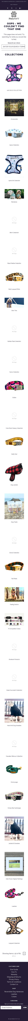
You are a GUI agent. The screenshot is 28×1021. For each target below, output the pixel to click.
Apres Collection (14, 145)
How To (14, 972)
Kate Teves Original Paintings (14, 879)
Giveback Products (14, 659)
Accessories (14, 119)
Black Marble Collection (14, 263)
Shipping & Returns (14, 977)
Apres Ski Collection (14, 180)
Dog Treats (14, 522)
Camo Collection (14, 372)
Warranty (14, 974)
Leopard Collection (14, 943)
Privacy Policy (14, 979)
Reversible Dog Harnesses (14, 992)
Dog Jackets (14, 485)
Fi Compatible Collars (14, 628)
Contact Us (14, 984)
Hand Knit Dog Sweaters (14, 725)
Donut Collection (14, 552)
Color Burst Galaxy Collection (14, 428)
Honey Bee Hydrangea (14, 808)
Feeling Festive (14, 604)
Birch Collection (14, 232)
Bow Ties (14, 310)
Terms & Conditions (14, 982)
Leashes (14, 906)
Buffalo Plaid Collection (14, 341)
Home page (14, 782)
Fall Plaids (14, 578)
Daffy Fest (14, 454)
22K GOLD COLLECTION (14, 90)
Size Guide (14, 969)
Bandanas (14, 202)
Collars (14, 397)
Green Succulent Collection (14, 690)
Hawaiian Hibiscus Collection (14, 756)
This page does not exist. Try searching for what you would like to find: (14, 36)
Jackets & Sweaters (14, 843)
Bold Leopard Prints (14, 289)
